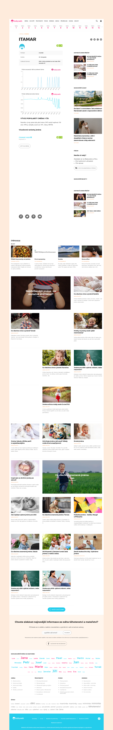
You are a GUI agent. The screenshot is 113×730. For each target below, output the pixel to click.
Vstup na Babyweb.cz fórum (87, 168)
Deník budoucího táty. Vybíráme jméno (86, 552)
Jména (26, 21)
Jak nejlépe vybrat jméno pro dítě (23, 515)
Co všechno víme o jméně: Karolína (55, 368)
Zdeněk (42, 658)
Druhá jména (79, 441)
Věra (60, 672)
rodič (76, 707)
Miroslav (17, 663)
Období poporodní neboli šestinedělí (67, 692)
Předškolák (64, 21)
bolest (12, 704)
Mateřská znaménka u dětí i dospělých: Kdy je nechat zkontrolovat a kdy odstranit (84, 138)
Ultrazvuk (39, 687)
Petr (26, 662)
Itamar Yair (24, 137)
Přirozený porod (64, 685)
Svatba (60, 259)
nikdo (20, 707)
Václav (97, 658)
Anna (70, 672)
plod (27, 707)
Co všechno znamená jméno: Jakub (24, 552)
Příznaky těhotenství (41, 681)
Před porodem (64, 681)
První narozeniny (40, 259)
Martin (80, 658)
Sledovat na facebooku (58, 643)
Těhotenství (39, 21)
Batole (57, 21)
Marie (39, 667)
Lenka (36, 658)
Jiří (54, 671)
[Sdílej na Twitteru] (94, 39)
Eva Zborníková (38, 261)
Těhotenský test (40, 683)
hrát (47, 703)
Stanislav (65, 658)
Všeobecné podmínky (52, 718)
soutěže (83, 707)
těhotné (13, 709)
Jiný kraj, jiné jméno (94, 211)
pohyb (35, 707)
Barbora (51, 667)
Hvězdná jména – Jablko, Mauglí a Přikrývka (86, 516)
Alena (53, 658)
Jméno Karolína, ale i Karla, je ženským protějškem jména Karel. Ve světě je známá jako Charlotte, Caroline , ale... (56, 374)
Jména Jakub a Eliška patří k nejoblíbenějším (21, 442)
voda (30, 709)
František (14, 667)
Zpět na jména (24, 146)
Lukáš (44, 663)
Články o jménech (18, 689)
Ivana (29, 671)
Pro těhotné (39, 694)
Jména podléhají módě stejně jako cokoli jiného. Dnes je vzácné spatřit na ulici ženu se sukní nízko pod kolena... (55, 410)
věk (48, 709)
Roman (30, 658)
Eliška (93, 658)
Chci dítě (31, 21)
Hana (31, 667)
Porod (46, 21)
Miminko (51, 21)
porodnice (59, 707)
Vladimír (81, 667)
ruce (79, 707)
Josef (38, 662)
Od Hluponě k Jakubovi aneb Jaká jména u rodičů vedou (55, 552)
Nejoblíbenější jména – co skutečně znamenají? (94, 58)
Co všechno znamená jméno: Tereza (55, 515)
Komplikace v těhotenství (43, 692)
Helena (64, 667)
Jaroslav (47, 671)
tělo (26, 709)
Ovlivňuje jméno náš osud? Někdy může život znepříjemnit (55, 442)
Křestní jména (16, 681)
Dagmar (74, 658)
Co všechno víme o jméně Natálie (92, 65)
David (48, 658)
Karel (79, 672)
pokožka (39, 707)
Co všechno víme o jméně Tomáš (92, 73)
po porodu (46, 707)
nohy (24, 707)
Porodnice (63, 683)
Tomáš (98, 667)
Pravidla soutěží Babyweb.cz (68, 718)
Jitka (60, 667)
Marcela (86, 667)
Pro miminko (87, 692)
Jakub (40, 672)
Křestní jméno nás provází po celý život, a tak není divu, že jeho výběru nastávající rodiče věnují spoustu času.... (56, 560)
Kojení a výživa (87, 689)
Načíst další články (58, 609)
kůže (58, 703)
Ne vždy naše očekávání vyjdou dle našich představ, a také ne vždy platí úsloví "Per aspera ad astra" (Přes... (68, 265)
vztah (41, 709)
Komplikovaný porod (65, 687)
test (87, 707)
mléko (13, 707)
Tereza (70, 663)
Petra (25, 667)
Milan (46, 667)
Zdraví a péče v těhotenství (43, 689)
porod (53, 707)
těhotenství (94, 706)
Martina (70, 658)
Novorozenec (87, 681)
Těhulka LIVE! (20, 709)
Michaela (91, 667)
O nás (41, 718)
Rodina (71, 21)
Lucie (13, 658)
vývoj (45, 709)
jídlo (49, 703)
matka (80, 704)
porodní (66, 707)
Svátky (14, 687)
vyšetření (36, 709)
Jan (76, 662)
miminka (87, 703)
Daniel (68, 667)
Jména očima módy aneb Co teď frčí (56, 404)
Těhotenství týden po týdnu (43, 685)
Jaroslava (58, 663)
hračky (43, 704)
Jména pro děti (40, 296)
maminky (73, 704)
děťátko (38, 704)
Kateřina (64, 663)
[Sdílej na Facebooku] (91, 39)
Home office (86, 259)
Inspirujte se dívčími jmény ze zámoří (22, 479)
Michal (88, 658)
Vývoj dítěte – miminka (90, 683)
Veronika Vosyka (15, 261)
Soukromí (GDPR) (83, 718)
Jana (24, 658)
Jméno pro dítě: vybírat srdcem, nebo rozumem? (88, 368)
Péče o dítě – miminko (89, 685)
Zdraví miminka (88, 687)
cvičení (27, 703)
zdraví (52, 709)
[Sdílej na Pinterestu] (98, 39)
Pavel (59, 658)
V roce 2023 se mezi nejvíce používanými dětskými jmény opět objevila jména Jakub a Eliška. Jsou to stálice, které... (24, 449)
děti (32, 703)
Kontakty (34, 718)
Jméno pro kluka (17, 683)
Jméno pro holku (17, 685)
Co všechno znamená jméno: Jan (72, 477)
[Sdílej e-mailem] (101, 39)
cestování (23, 703)
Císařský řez (63, 689)
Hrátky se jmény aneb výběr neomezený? (84, 332)
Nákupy (76, 21)
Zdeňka (32, 663)
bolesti (17, 704)
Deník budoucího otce (79, 555)
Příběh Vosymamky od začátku (20, 259)
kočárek (53, 704)
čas (57, 709)
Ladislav (72, 667)
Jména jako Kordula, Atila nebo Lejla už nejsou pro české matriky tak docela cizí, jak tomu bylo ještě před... (87, 339)
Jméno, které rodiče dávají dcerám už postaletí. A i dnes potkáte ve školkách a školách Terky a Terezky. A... (56, 521)
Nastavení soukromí (56, 722)
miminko (96, 703)
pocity (30, 707)
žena (61, 709)
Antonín (18, 658)
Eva (74, 672)
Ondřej (21, 667)
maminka (64, 704)
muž (17, 707)
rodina (72, 707)
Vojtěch (77, 667)
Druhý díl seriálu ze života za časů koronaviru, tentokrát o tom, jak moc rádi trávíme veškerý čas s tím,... (91, 265)
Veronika (91, 663)
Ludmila (55, 667)
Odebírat (67, 632)
